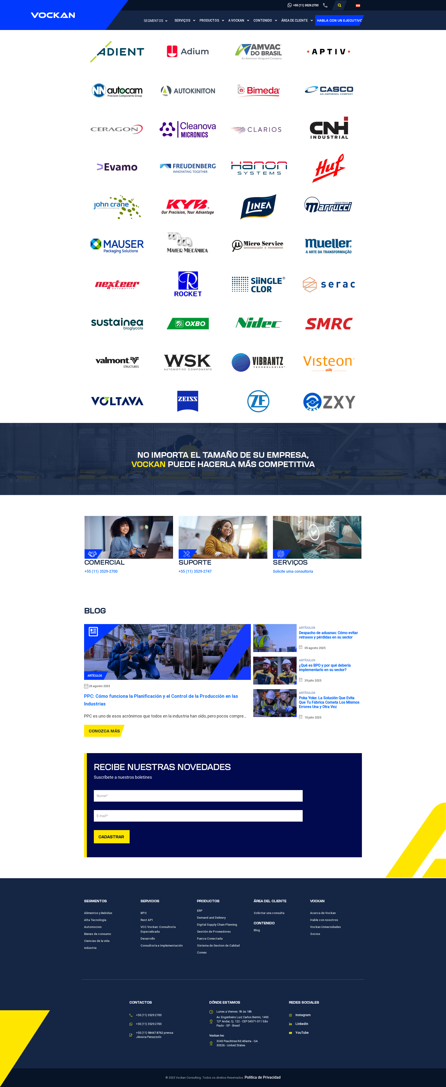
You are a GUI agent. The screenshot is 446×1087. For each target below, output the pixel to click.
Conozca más (104, 730)
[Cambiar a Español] (358, 5)
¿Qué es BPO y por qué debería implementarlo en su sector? (325, 667)
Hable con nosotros (324, 920)
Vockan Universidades (325, 927)
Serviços (182, 20)
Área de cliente (294, 20)
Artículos (95, 675)
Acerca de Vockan (323, 913)
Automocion (93, 927)
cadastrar (111, 836)
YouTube (302, 1033)
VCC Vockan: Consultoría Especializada (158, 929)
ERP (200, 910)
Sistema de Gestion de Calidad (218, 945)
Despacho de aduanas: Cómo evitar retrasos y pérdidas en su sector (328, 635)
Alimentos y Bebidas (98, 913)
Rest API (147, 920)
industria (90, 948)
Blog (257, 930)
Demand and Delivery (211, 917)
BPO (144, 913)
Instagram (303, 1015)
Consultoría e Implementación (162, 945)
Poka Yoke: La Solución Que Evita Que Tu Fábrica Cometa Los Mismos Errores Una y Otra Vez (329, 702)
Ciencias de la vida (96, 941)
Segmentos (153, 21)
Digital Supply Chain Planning (217, 924)
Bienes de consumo (97, 934)
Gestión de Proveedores (214, 931)
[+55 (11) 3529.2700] (290, 5)
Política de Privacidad (263, 1077)
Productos (209, 20)
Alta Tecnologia (95, 920)
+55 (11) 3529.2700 (305, 5)
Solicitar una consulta (269, 913)
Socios (315, 934)
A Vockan (236, 20)
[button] (339, 5)
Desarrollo (148, 938)
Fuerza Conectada (210, 938)
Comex (202, 952)
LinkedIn (301, 1024)
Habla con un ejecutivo (339, 20)
